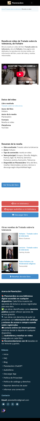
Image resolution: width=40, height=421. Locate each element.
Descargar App (10, 374)
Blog (5, 362)
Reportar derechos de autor (15, 385)
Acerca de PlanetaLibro (11, 291)
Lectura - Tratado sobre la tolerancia (28, 249)
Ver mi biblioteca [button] (21, 203)
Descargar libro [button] (21, 215)
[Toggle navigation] (32, 3)
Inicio (3, 9)
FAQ (5, 358)
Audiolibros (9, 370)
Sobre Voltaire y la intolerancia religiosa (27, 263)
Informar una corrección (14, 389)
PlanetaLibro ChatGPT (13, 366)
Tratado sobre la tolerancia (13, 9)
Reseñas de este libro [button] (20, 276)
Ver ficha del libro (11, 185)
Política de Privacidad (13, 378)
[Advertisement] (20, 26)
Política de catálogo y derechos (17, 382)
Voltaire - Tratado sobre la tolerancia (28, 235)
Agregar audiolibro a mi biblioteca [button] (21, 209)
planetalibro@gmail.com (18, 400)
